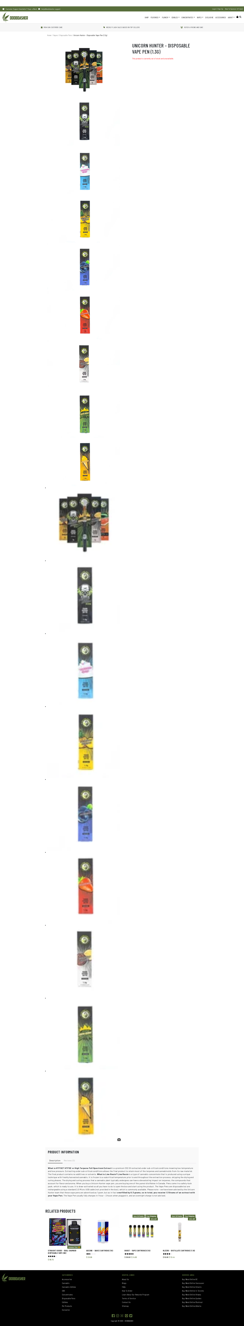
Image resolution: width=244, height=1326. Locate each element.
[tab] (55, 1160)
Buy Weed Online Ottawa (191, 1294)
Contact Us (126, 1302)
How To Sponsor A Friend (234, 9)
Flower (165, 17)
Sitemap (125, 1306)
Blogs (124, 1283)
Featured (154, 17)
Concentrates (187, 17)
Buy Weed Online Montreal (192, 1302)
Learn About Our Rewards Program (135, 1294)
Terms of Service (129, 1298)
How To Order (127, 1290)
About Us (125, 1279)
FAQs (124, 1287)
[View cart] (237, 17)
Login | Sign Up (217, 9)
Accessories (221, 17)
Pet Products (67, 1306)
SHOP (147, 17)
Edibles (175, 17)
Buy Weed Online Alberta (191, 1306)
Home (49, 35)
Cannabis (66, 1283)
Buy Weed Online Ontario (192, 1287)
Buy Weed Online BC (190, 1279)
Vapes (199, 17)
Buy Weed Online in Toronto (193, 1290)
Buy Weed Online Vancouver (193, 1283)
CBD (63, 1290)
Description (54, 1160)
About (230, 17)
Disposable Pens (65, 35)
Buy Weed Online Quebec (192, 1298)
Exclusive (209, 17)
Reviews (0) (69, 1160)
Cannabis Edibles (69, 1287)
